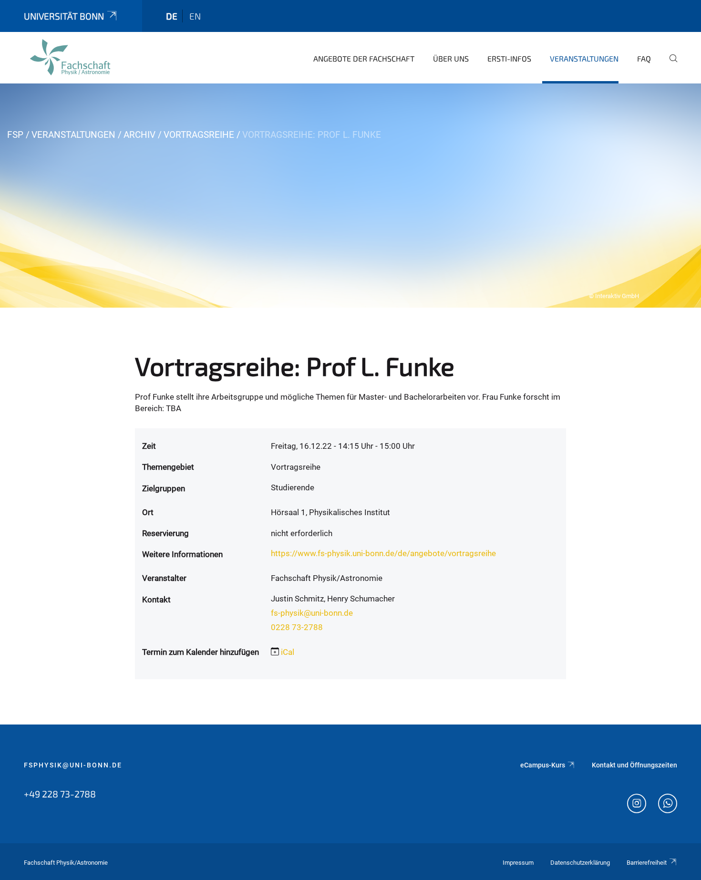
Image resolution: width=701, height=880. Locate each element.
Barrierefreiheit (647, 862)
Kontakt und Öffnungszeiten (634, 765)
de (171, 15)
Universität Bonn (64, 15)
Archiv (139, 134)
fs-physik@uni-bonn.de (312, 613)
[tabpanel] (350, 195)
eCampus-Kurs (542, 765)
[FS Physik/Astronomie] (70, 57)
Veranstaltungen (584, 58)
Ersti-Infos (509, 58)
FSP (15, 134)
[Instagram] (636, 804)
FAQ (644, 58)
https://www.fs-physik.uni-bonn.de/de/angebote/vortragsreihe (383, 553)
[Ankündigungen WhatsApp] (667, 804)
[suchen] (669, 64)
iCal (287, 652)
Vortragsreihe (199, 134)
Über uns (451, 58)
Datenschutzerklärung (580, 862)
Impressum (518, 862)
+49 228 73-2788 (60, 793)
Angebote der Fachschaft (363, 58)
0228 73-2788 (297, 627)
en (195, 15)
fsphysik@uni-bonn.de (73, 765)
